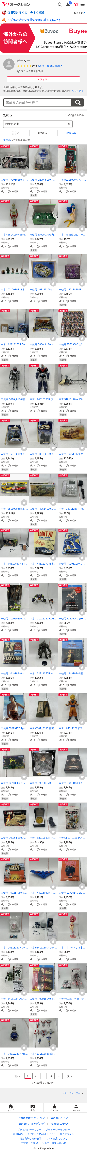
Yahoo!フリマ (59, 1117)
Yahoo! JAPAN (59, 1123)
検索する (78, 102)
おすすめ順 (12, 124)
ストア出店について (56, 1138)
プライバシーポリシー (29, 1129)
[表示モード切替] (15, 133)
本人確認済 (56, 66)
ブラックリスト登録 (32, 71)
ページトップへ (72, 1093)
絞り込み (71, 133)
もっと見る (77, 91)
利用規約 (18, 1134)
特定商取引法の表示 (30, 1138)
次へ (69, 1076)
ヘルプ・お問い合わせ (54, 1143)
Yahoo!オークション (32, 1117)
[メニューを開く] (82, 4)
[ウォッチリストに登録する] (24, 173)
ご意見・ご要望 (29, 1143)
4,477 (41, 66)
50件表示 (42, 133)
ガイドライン (66, 1134)
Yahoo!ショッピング (32, 1123)
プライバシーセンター (58, 1129)
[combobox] (37, 102)
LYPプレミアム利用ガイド (41, 1134)
